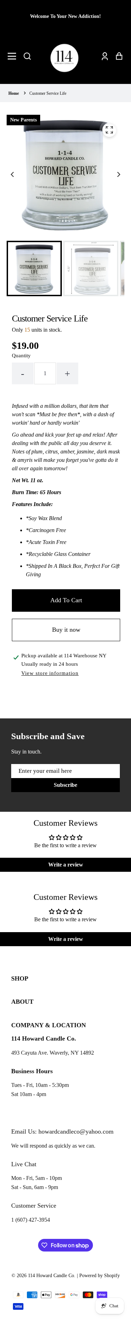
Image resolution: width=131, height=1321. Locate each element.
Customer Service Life (47, 93)
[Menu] (14, 56)
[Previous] (12, 174)
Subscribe (65, 785)
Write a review (65, 865)
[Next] (118, 174)
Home (13, 93)
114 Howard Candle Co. (51, 1275)
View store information (50, 673)
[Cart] (117, 56)
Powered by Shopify (99, 1275)
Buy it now (66, 629)
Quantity (21, 355)
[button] (27, 56)
